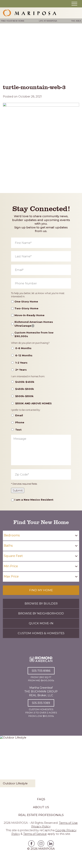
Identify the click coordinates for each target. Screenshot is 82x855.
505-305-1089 (41, 703)
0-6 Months (23, 348)
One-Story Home (26, 301)
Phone (19, 422)
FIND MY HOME (41, 590)
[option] (41, 763)
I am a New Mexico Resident (33, 499)
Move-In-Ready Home (29, 315)
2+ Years (21, 369)
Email (19, 415)
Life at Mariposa (48, 21)
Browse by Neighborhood (41, 613)
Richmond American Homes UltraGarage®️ (33, 323)
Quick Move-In (41, 623)
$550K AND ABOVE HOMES (33, 403)
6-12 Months (23, 355)
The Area (76, 21)
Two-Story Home (26, 308)
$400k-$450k (24, 381)
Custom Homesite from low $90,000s (33, 334)
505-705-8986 (41, 670)
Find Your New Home (12, 21)
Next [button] (77, 764)
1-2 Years (21, 362)
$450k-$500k (24, 388)
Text (18, 429)
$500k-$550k (24, 396)
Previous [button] (4, 764)
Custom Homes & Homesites (41, 633)
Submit (18, 490)
